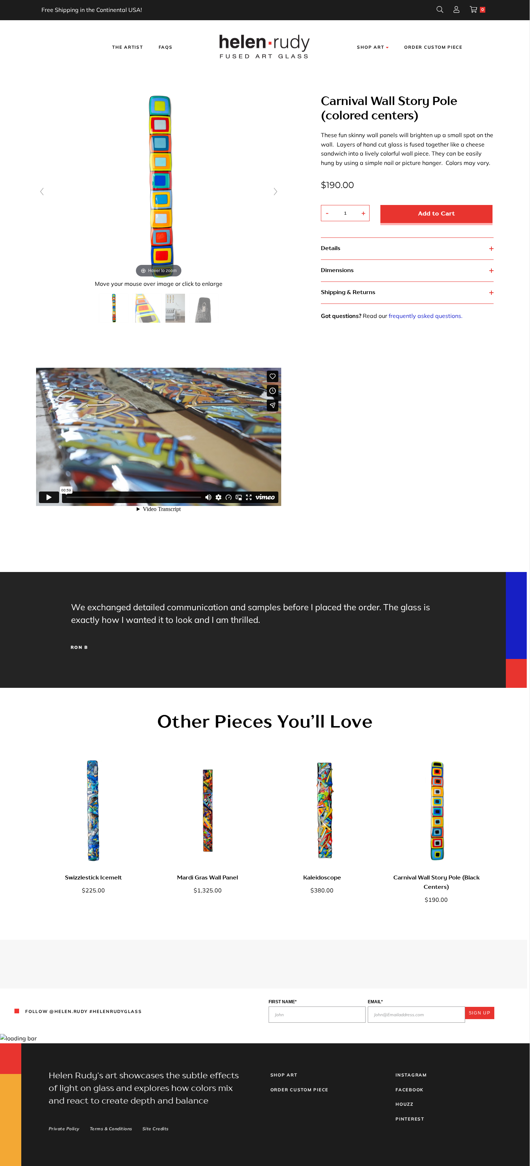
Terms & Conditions (111, 1128)
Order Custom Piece (433, 47)
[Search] (440, 10)
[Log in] (456, 10)
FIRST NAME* (283, 1001)
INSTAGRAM (411, 1075)
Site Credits (155, 1128)
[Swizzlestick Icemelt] (93, 810)
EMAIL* (375, 1001)
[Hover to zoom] (158, 186)
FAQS (166, 47)
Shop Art (283, 1075)
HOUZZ (405, 1104)
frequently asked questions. (426, 315)
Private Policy (64, 1128)
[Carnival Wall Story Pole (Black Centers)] (436, 810)
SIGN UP (480, 1013)
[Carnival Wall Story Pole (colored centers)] (113, 308)
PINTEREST (410, 1119)
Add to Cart (436, 214)
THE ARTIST (127, 47)
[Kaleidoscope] (322, 810)
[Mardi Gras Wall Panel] (207, 810)
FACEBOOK (410, 1089)
